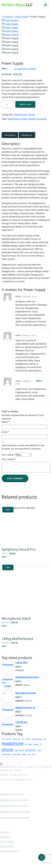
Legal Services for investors (14, 799)
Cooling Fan (16, 739)
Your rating (8, 454)
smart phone (6, 754)
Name (6, 421)
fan (44, 739)
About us (4, 832)
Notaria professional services (15, 811)
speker (24, 754)
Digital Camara (37, 739)
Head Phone (20, 114)
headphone (14, 118)
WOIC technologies (30, 857)
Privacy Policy (7, 841)
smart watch (16, 754)
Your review (9, 459)
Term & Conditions (10, 851)
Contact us (5, 836)
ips (26, 744)
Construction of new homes (14, 817)
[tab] (10, 135)
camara (8, 739)
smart (39, 750)
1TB (3, 739)
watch (33, 754)
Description (9, 135)
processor (41, 118)
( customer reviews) (25, 68)
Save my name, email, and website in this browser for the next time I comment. (23, 447)
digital (28, 739)
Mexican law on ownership (14, 805)
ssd (29, 754)
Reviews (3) (26, 135)
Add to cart (25, 104)
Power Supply (28, 118)
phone (7, 749)
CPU (23, 739)
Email (5, 431)
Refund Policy (7, 846)
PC (41, 744)
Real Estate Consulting (11, 794)
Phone (31, 114)
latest (30, 744)
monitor (36, 744)
